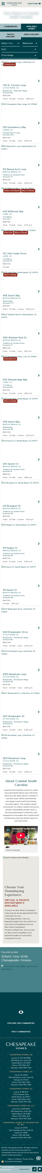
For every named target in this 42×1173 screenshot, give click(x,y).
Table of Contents (15, 1159)
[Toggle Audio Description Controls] (7, 847)
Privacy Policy (28, 1159)
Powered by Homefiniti (13, 1162)
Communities (10, 26)
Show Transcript (13, 850)
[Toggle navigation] (3, 3)
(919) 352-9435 (24, 1082)
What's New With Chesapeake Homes (16, 958)
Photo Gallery (10, 35)
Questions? (33, 4)
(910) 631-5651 (24, 1135)
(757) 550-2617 (24, 1065)
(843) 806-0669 (23, 1099)
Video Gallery (31, 34)
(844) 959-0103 (25, 1068)
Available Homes (31, 27)
